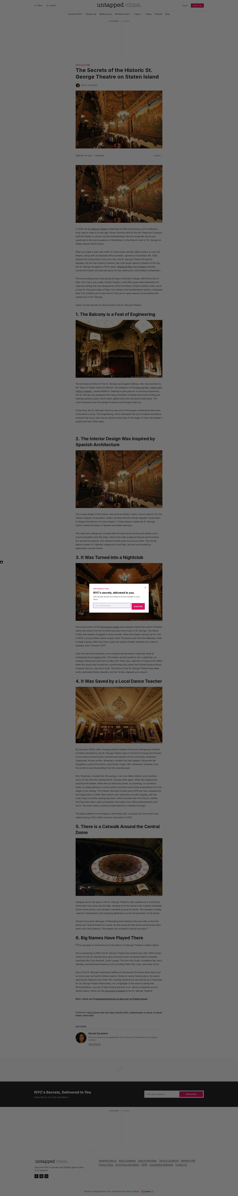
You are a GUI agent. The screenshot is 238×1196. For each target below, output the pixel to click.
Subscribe (138, 606)
